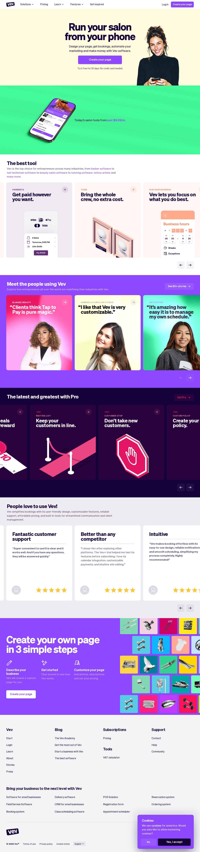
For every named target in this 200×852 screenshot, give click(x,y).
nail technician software (21, 172)
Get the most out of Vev (68, 744)
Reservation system (163, 797)
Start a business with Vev (69, 751)
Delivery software (65, 797)
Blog (58, 729)
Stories (10, 764)
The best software (65, 758)
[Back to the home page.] (10, 4)
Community (158, 751)
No (148, 842)
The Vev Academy (65, 738)
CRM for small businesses (69, 804)
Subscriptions (114, 729)
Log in (165, 4)
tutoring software (82, 172)
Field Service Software (19, 804)
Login (9, 744)
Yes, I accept (174, 842)
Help (154, 744)
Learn (57, 4)
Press (9, 771)
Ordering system (161, 804)
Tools (107, 748)
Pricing (44, 4)
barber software (101, 168)
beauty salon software (53, 172)
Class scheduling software (69, 811)
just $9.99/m (116, 120)
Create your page (182, 4)
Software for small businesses (23, 797)
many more (14, 176)
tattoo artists (102, 172)
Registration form (113, 804)
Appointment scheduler (116, 811)
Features (75, 4)
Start (9, 738)
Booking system (15, 811)
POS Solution (110, 797)
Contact (156, 738)
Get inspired (97, 4)
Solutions (25, 4)
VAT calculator (111, 757)
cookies (156, 825)
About (9, 758)
